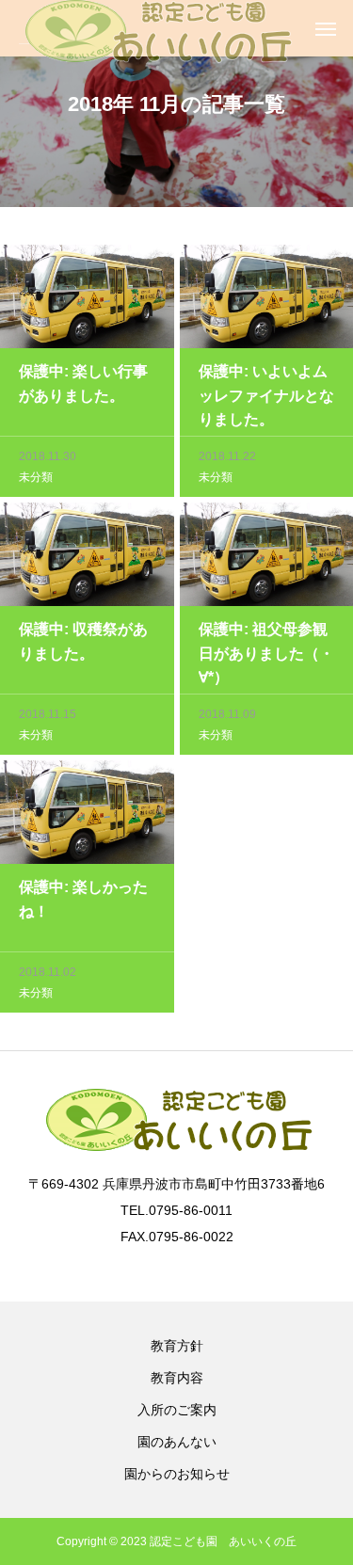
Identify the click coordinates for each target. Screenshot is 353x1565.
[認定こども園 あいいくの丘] (156, 28)
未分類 (36, 477)
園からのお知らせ (177, 1473)
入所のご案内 (177, 1409)
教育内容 (177, 1377)
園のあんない (177, 1441)
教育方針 (177, 1345)
